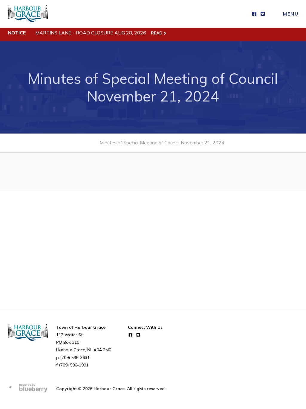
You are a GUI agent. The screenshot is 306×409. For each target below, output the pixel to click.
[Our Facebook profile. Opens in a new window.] (254, 14)
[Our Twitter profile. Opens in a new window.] (263, 14)
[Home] (28, 14)
